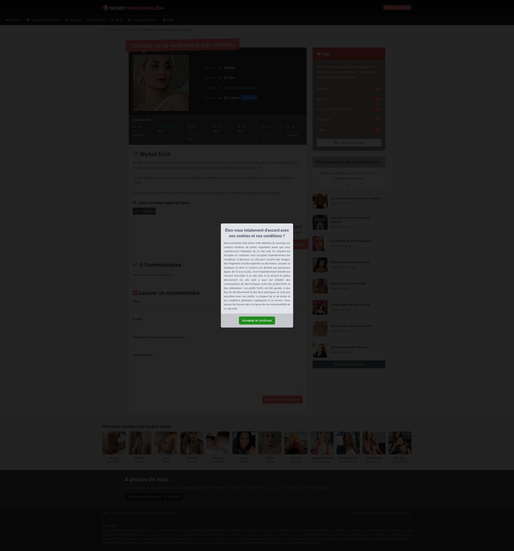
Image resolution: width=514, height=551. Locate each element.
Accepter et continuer (257, 320)
